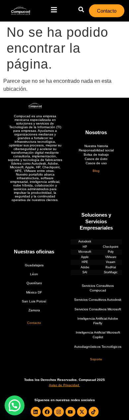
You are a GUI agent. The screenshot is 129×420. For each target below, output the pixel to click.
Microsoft (84, 251)
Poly (111, 251)
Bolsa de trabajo (96, 154)
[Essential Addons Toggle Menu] (54, 10)
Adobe (85, 267)
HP (85, 246)
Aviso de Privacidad (64, 385)
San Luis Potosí (34, 301)
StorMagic (111, 272)
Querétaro (34, 283)
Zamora (34, 310)
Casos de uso (96, 163)
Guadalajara (34, 265)
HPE (85, 262)
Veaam (110, 262)
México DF (34, 292)
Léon (34, 274)
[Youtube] (70, 412)
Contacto (34, 323)
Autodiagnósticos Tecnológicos (97, 346)
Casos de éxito (96, 159)
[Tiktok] (94, 412)
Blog (96, 171)
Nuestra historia (96, 146)
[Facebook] (47, 412)
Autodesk (84, 241)
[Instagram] (59, 412)
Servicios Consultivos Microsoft (97, 309)
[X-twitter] (82, 412)
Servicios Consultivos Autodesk (97, 299)
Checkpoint (110, 246)
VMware (110, 257)
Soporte (96, 359)
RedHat (111, 267)
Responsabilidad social (96, 150)
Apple (85, 257)
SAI (84, 272)
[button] (14, 405)
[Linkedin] (36, 412)
